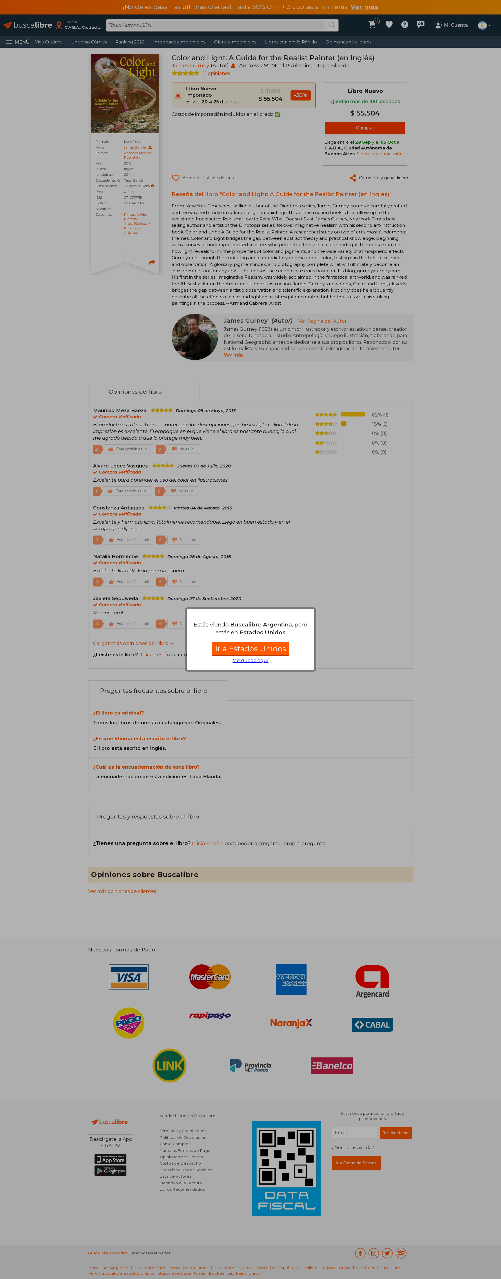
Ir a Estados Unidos (250, 648)
